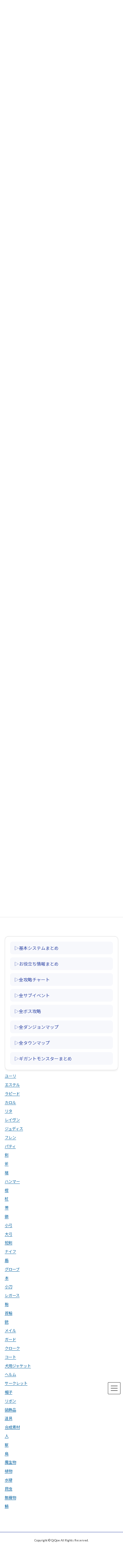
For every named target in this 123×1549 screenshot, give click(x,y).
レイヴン (12, 1120)
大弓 (8, 1234)
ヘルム (10, 1374)
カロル (10, 1102)
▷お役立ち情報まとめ (37, 963)
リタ (8, 1111)
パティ (10, 1146)
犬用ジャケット (18, 1365)
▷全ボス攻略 (28, 1011)
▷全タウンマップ (32, 1042)
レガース (12, 1295)
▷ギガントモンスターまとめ (43, 1058)
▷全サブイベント (32, 995)
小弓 (8, 1225)
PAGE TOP (114, 1495)
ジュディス (14, 1128)
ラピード (12, 1093)
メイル (10, 1330)
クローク (12, 1348)
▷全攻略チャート (32, 979)
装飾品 (10, 1409)
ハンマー (12, 1181)
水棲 (8, 1479)
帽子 (8, 1392)
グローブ (12, 1269)
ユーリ (10, 1076)
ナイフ (10, 1251)
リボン (10, 1400)
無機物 (10, 1497)
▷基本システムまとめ (37, 947)
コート (10, 1356)
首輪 (8, 1313)
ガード (10, 1339)
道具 (8, 1418)
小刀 (8, 1286)
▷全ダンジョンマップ (37, 1026)
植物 (8, 1471)
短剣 (8, 1242)
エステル (12, 1084)
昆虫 (8, 1488)
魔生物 (10, 1462)
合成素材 (12, 1427)
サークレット (16, 1383)
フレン (10, 1137)
